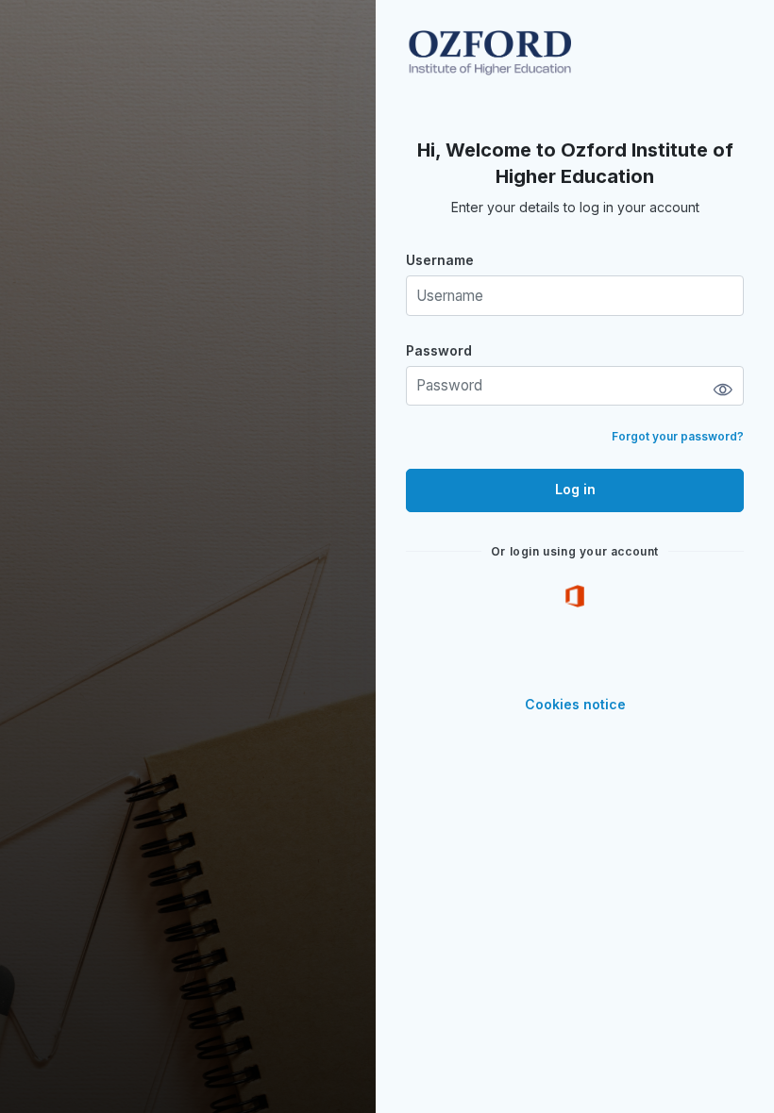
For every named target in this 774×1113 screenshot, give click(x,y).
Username (440, 260)
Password (439, 350)
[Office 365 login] (575, 596)
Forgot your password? (678, 436)
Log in (575, 489)
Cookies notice (575, 704)
